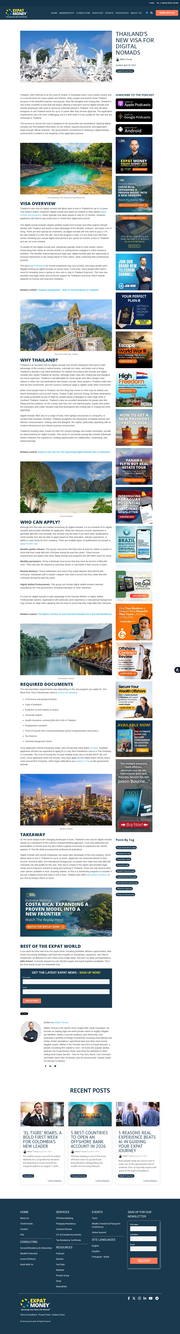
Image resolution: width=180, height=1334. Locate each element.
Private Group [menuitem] (62, 1275)
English (95, 1245)
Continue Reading (54, 1181)
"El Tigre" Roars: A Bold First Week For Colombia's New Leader (42, 1139)
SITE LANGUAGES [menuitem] (103, 1239)
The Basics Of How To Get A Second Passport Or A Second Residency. (75, 614)
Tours (94, 1218)
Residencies (123, 853)
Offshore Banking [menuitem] (64, 1218)
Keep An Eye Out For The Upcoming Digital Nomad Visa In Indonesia (74, 452)
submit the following (67, 692)
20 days (94, 748)
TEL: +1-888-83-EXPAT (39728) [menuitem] (167, 3)
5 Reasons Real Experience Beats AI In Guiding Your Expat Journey (137, 1141)
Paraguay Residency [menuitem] (66, 1223)
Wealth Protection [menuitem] (29, 1253)
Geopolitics (123, 859)
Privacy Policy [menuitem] (44, 1315)
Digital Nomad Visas (125, 71)
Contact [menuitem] (24, 1229)
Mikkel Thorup (125, 59)
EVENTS (109, 13)
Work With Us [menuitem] (26, 1264)
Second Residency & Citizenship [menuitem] (36, 1248)
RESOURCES (122, 13)
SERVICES (97, 13)
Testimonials (26, 1223)
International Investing (127, 883)
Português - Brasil (100, 1256)
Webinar (60, 1270)
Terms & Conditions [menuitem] (28, 1315)
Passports (122, 865)
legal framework (37, 266)
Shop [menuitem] (58, 1281)
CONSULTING (83, 13)
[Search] (151, 13)
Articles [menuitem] (60, 1259)
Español (96, 1251)
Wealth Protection (125, 871)
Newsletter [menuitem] (61, 1286)
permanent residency (97, 875)
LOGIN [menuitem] (151, 3)
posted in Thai (83, 761)
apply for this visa (28, 544)
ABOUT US (136, 13)
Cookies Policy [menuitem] (58, 1315)
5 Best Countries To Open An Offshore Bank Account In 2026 (89, 1139)
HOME (54, 13)
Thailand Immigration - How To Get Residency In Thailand (68, 290)
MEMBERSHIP (66, 13)
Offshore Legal (124, 889)
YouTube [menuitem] (60, 1264)
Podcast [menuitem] (60, 1253)
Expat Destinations (126, 848)
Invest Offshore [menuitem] (28, 1259)
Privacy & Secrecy (125, 894)
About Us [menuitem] (24, 1218)
